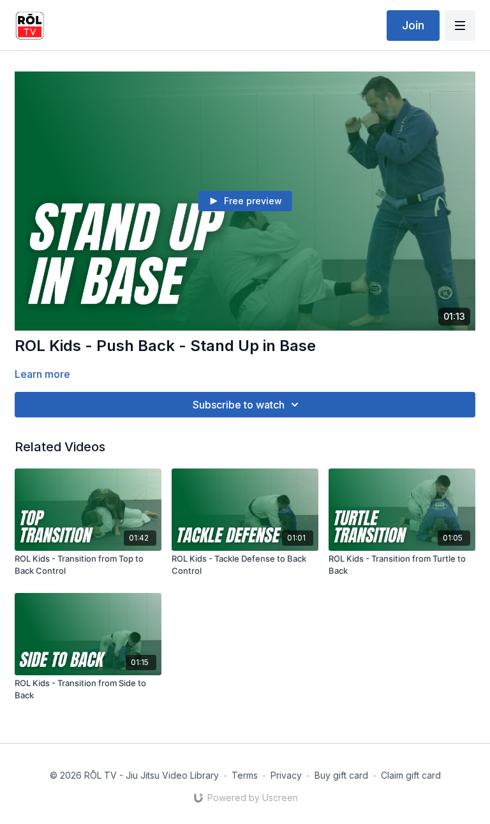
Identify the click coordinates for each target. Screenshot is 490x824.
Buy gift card (341, 775)
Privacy (286, 775)
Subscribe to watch (239, 404)
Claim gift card (411, 775)
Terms (245, 775)
